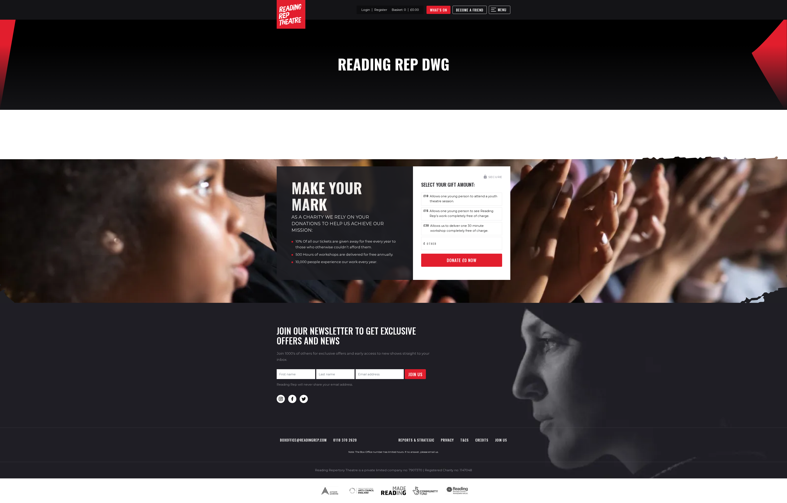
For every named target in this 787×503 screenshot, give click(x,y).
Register (380, 10)
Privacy (447, 440)
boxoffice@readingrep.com (303, 440)
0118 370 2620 (345, 440)
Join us (501, 440)
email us (433, 451)
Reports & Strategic (416, 440)
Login (365, 10)
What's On (438, 9)
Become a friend (469, 9)
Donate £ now (462, 260)
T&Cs (464, 440)
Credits (481, 440)
